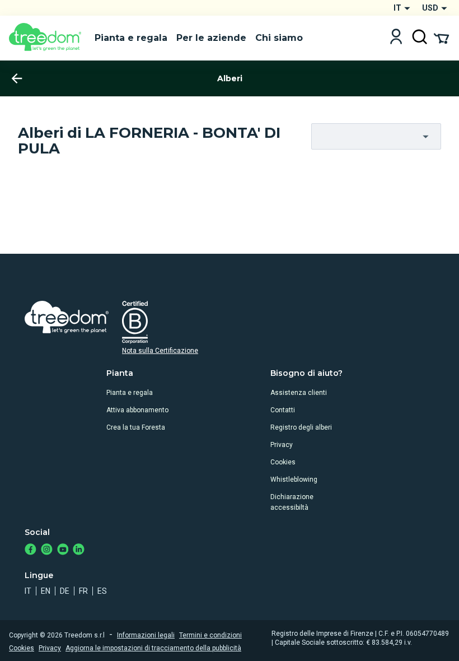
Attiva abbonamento (137, 410)
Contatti (282, 410)
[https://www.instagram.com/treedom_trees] (47, 550)
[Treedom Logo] (47, 38)
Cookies (283, 462)
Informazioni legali (146, 635)
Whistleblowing (293, 479)
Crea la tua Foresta (135, 427)
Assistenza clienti (298, 393)
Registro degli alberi (301, 427)
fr (83, 590)
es (102, 590)
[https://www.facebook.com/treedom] (30, 550)
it (28, 590)
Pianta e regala (129, 393)
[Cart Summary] (441, 37)
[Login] (396, 38)
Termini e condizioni (210, 635)
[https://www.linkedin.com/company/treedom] (79, 550)
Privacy (281, 445)
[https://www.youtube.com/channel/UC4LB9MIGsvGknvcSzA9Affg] (63, 550)
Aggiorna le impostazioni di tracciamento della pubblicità (153, 648)
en (45, 590)
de (64, 590)
